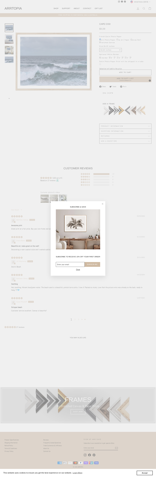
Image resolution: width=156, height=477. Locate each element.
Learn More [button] (77, 473)
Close (78, 270)
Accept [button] (145, 473)
